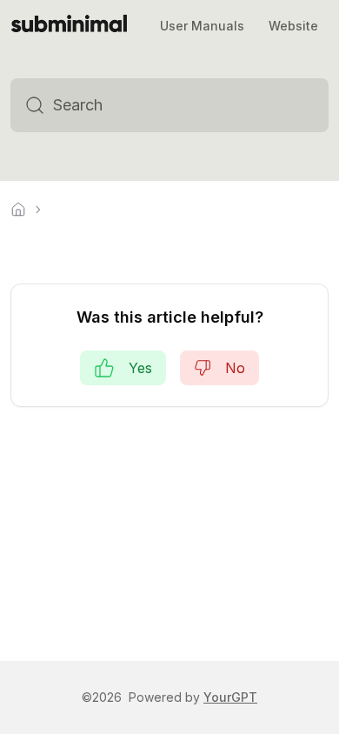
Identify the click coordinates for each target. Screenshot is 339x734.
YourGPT (230, 697)
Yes (140, 368)
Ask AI (285, 105)
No (235, 368)
